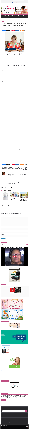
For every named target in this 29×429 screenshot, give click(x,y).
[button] (18, 17)
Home (2, 15)
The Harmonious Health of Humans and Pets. (23, 200)
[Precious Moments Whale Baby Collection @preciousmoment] (5, 192)
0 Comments (11, 28)
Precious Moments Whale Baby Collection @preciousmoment (5, 204)
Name (2, 227)
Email (2, 230)
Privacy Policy (3, 401)
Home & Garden (18, 15)
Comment (3, 215)
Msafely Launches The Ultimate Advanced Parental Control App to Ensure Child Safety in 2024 (21, 168)
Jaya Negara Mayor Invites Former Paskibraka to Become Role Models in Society (8, 168)
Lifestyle (5, 15)
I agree (27, 426)
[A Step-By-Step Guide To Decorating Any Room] (14, 192)
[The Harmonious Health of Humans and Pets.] (24, 192)
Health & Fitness (23, 15)
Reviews (8, 15)
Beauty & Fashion (13, 15)
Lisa (8, 28)
